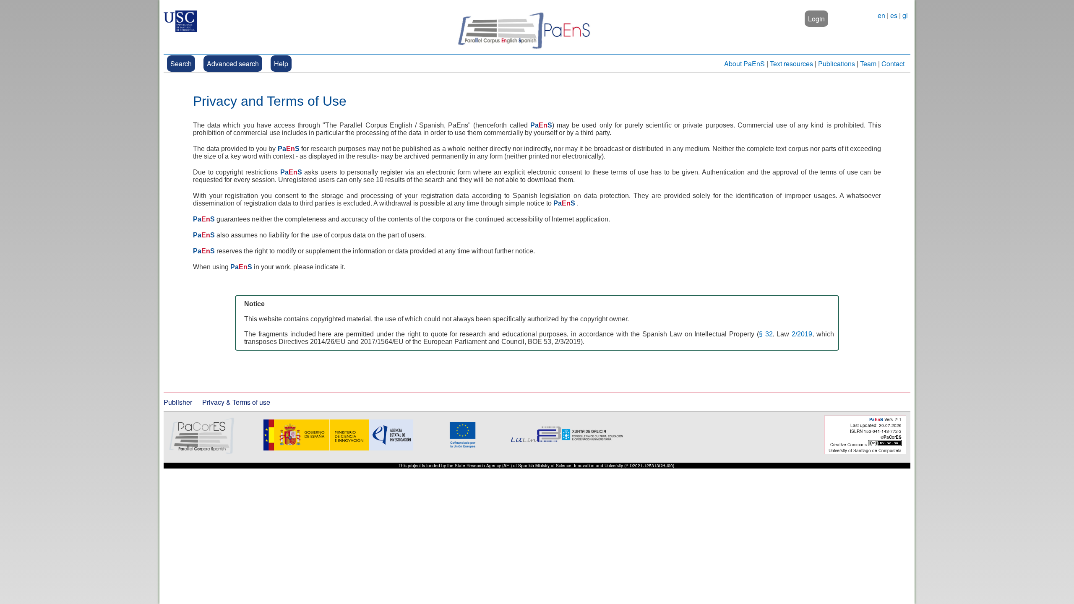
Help (281, 63)
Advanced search (233, 63)
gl (905, 15)
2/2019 (802, 334)
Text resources (791, 63)
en (881, 15)
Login (816, 18)
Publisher (178, 402)
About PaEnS (744, 63)
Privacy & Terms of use (236, 402)
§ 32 (766, 334)
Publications (836, 63)
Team (868, 63)
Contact (893, 63)
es (893, 15)
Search (181, 63)
